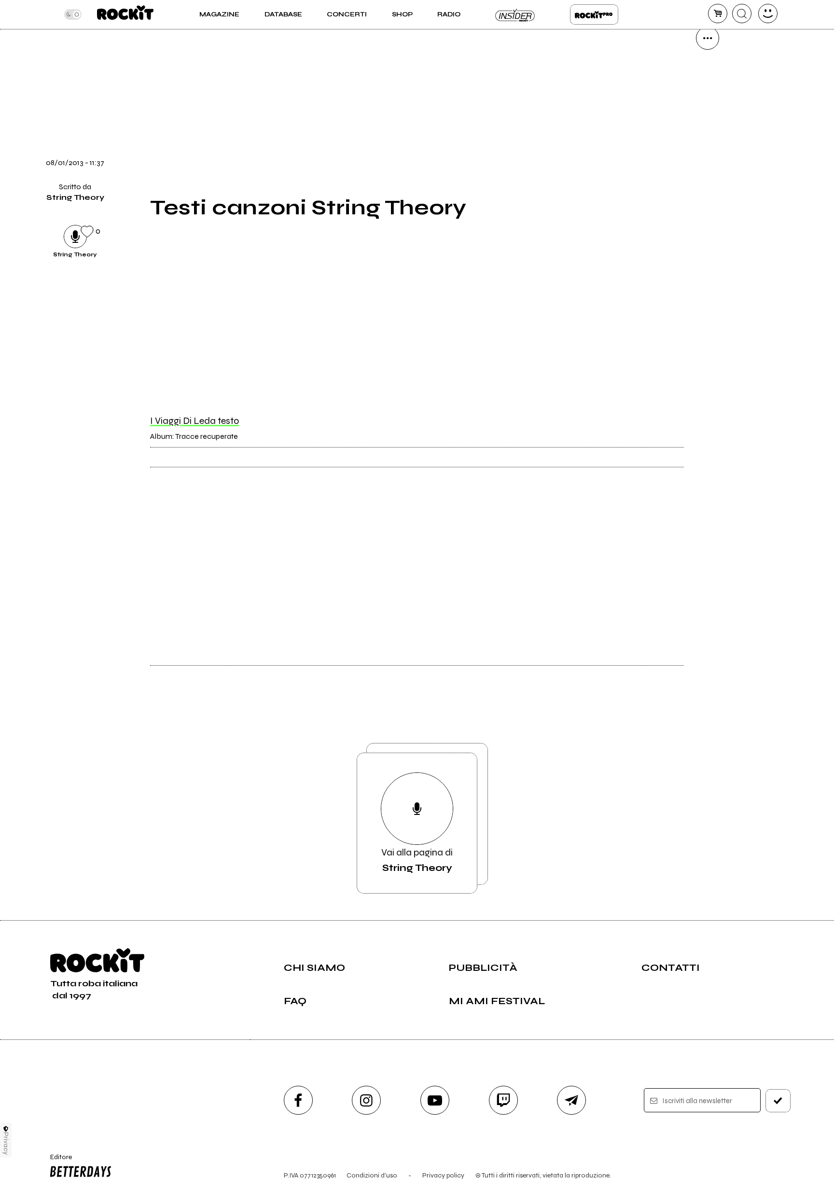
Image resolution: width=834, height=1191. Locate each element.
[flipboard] (707, 103)
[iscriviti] (778, 1100)
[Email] (707, 71)
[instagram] (366, 1100)
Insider (515, 14)
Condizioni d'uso (372, 1175)
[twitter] (707, 136)
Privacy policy (443, 1175)
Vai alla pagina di (417, 860)
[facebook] (707, 169)
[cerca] (741, 13)
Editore (56, 1161)
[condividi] (707, 38)
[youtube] (434, 1100)
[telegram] (571, 1100)
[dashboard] (768, 13)
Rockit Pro (594, 14)
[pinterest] (707, 235)
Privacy (6, 1143)
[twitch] (503, 1100)
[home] (125, 14)
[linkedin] (707, 202)
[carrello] (717, 13)
